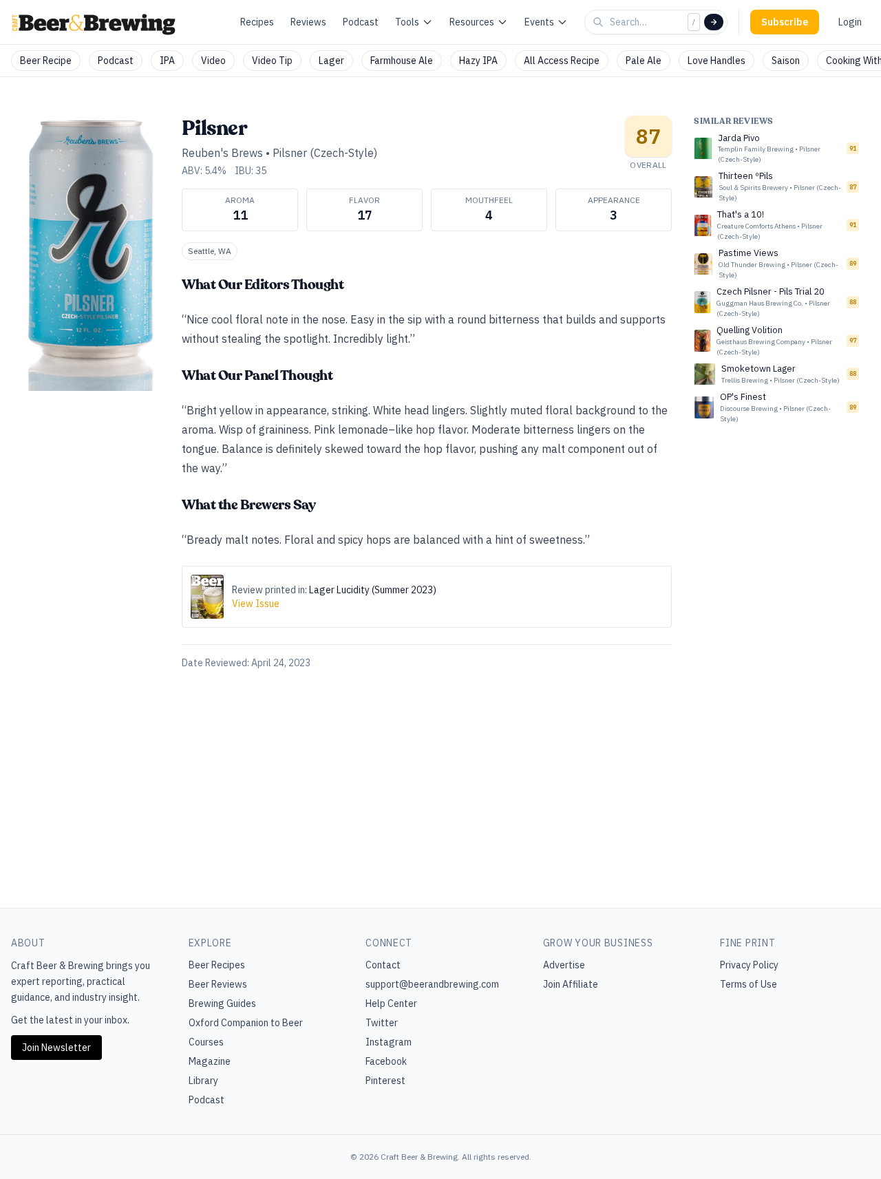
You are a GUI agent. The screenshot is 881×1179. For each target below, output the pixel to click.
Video (213, 60)
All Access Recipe (561, 60)
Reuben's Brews (222, 153)
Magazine (210, 1061)
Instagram (388, 1042)
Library (203, 1080)
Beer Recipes (217, 965)
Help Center (391, 1003)
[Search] (713, 22)
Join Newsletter (56, 1047)
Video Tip (272, 60)
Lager (331, 60)
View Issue (255, 603)
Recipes (257, 22)
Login (850, 22)
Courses (206, 1042)
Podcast (361, 22)
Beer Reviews (218, 984)
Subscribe (784, 22)
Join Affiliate (570, 984)
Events (539, 22)
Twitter (381, 1023)
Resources (471, 22)
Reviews (308, 22)
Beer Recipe (46, 60)
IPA (167, 60)
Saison (786, 60)
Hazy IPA (478, 60)
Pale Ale (643, 60)
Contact (383, 965)
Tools (407, 22)
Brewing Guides (222, 1003)
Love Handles (716, 60)
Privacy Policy (749, 965)
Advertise (564, 965)
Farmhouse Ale (401, 60)
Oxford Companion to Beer (246, 1023)
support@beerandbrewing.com (432, 984)
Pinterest (385, 1080)
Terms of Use (748, 984)
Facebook (386, 1061)
